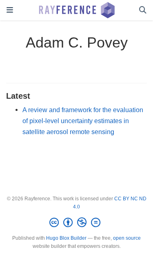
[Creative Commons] (76, 222)
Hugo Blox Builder (66, 238)
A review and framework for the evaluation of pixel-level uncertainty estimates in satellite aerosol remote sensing (82, 120)
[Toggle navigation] (10, 10)
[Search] (142, 10)
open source (127, 238)
